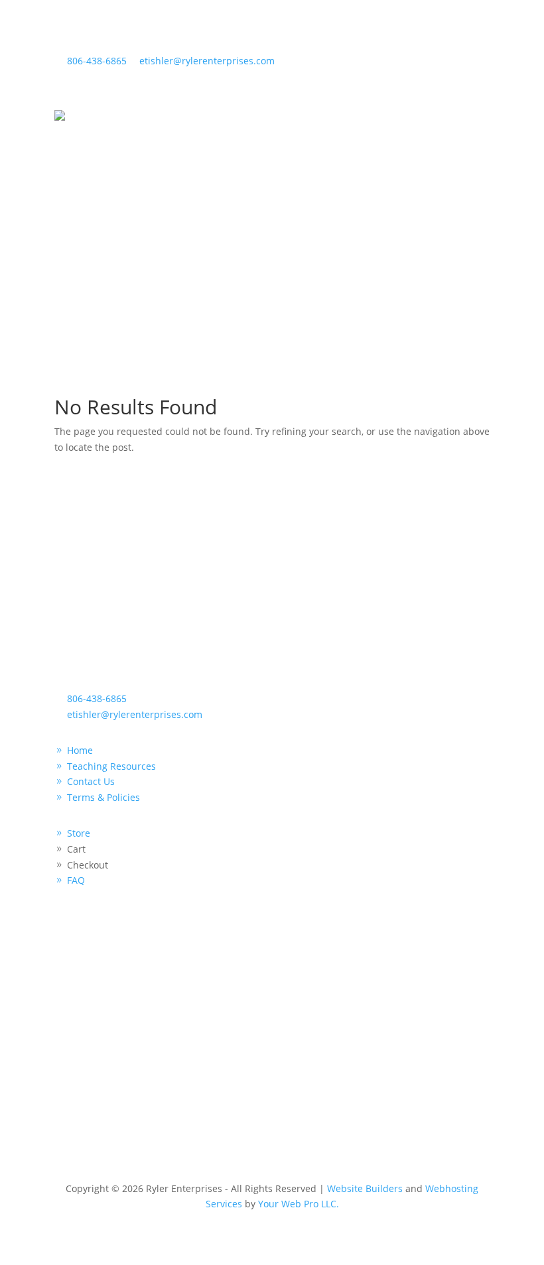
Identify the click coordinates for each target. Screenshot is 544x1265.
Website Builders (365, 1188)
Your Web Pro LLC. (298, 1203)
